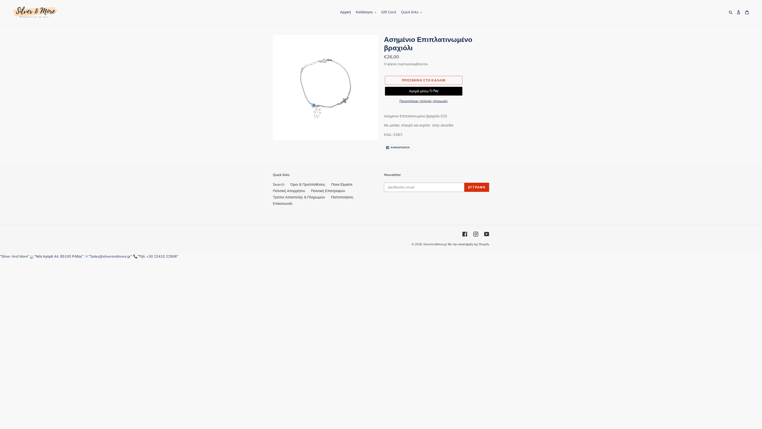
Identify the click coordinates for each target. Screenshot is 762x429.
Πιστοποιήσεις (342, 197)
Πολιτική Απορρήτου (289, 190)
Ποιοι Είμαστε (342, 184)
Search (279, 184)
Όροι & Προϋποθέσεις (308, 184)
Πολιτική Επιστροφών (328, 190)
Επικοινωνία (282, 203)
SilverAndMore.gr (435, 244)
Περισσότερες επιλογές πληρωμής (423, 101)
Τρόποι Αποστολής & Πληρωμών (299, 197)
